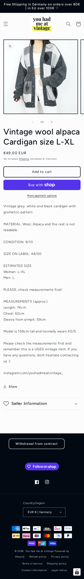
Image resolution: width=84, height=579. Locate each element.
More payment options (42, 195)
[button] (6, 24)
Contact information (34, 570)
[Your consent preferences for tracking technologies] (77, 572)
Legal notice (59, 570)
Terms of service (32, 563)
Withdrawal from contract (37, 444)
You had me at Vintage (39, 551)
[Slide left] (32, 122)
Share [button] (13, 387)
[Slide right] (51, 122)
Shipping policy (57, 563)
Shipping (24, 158)
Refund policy (38, 556)
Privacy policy (60, 556)
